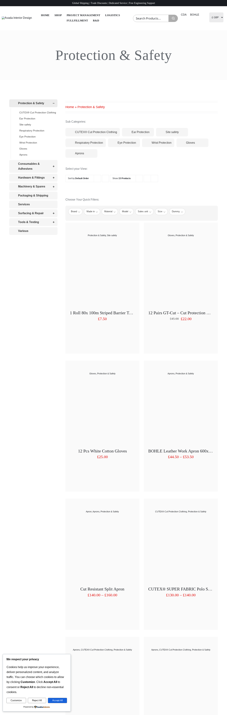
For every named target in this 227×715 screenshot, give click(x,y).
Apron (89, 511)
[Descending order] (105, 178)
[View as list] (154, 178)
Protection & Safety (97, 235)
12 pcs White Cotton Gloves (102, 451)
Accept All (57, 700)
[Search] (173, 18)
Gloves (171, 235)
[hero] (17, 17)
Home (69, 107)
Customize (16, 700)
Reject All (37, 700)
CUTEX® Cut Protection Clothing (171, 511)
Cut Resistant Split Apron (102, 589)
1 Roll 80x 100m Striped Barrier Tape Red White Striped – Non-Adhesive (133, 313)
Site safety (112, 235)
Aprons (171, 373)
